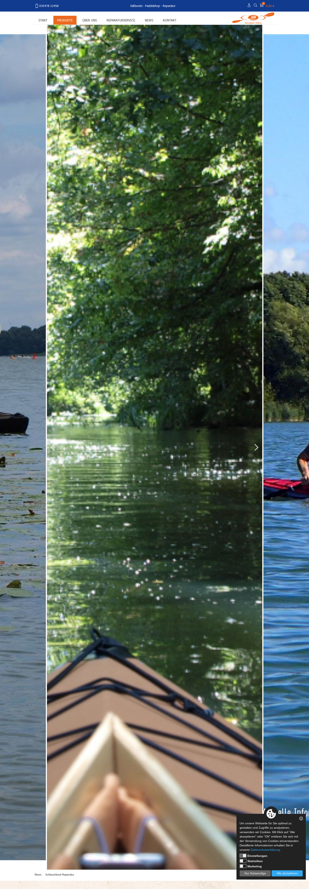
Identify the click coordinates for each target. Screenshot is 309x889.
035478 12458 (49, 6)
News (149, 20)
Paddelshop (152, 6)
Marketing (254, 866)
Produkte (65, 20)
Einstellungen (257, 855)
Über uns (89, 20)
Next (256, 447)
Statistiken (255, 861)
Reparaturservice (121, 20)
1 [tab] (221, 862)
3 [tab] (230, 862)
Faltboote (136, 6)
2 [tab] (226, 862)
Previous (52, 447)
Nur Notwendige (255, 873)
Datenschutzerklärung (265, 849)
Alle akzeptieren (287, 873)
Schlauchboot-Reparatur (59, 874)
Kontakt (170, 20)
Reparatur (169, 6)
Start (43, 20)
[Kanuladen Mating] (253, 17)
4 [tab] (234, 862)
